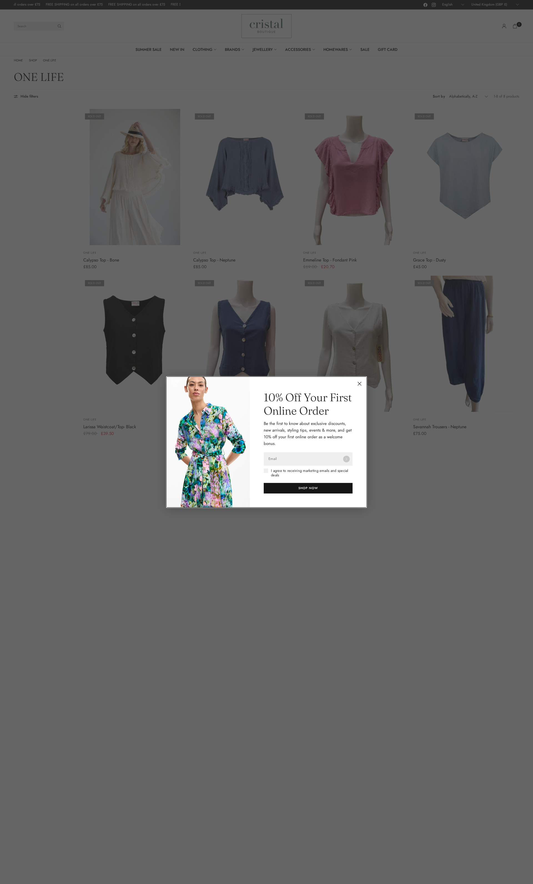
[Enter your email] (346, 458)
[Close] (359, 383)
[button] (308, 488)
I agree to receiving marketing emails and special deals (309, 472)
